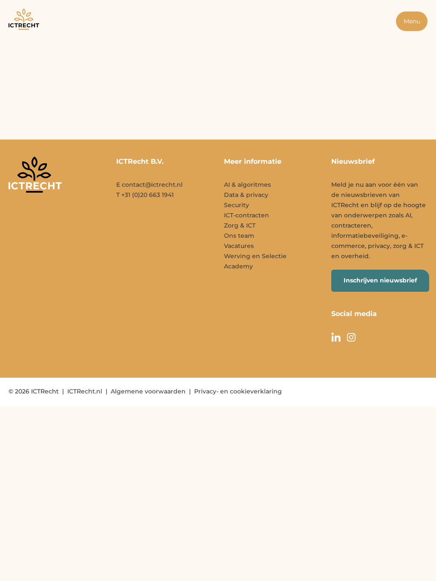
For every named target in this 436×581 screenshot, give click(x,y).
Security (236, 205)
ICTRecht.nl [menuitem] (84, 391)
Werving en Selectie (255, 256)
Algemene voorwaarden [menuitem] (148, 391)
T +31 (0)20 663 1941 (145, 195)
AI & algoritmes (247, 184)
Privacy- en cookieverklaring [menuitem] (238, 391)
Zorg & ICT (239, 225)
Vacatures (239, 246)
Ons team (239, 235)
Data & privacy (246, 195)
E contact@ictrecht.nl (149, 184)
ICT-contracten (246, 215)
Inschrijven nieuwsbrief (380, 280)
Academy (238, 266)
